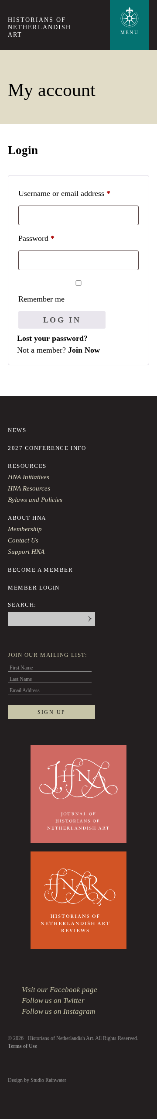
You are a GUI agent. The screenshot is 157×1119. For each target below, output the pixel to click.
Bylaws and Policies (35, 499)
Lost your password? (52, 338)
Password (50, 238)
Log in (62, 320)
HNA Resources (29, 488)
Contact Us (23, 540)
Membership (25, 528)
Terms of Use (22, 1046)
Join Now (84, 350)
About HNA (27, 518)
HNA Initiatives (28, 477)
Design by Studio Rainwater (37, 1080)
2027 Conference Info (47, 448)
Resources (27, 466)
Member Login (34, 587)
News (17, 430)
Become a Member (40, 569)
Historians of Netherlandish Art (39, 27)
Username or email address (78, 193)
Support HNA (26, 551)
